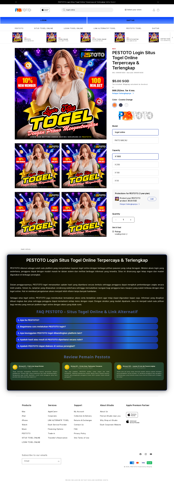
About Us (104, 412)
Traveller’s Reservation (57, 438)
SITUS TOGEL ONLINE (43, 28)
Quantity (116, 214)
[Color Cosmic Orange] (114, 105)
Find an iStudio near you (110, 416)
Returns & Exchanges (83, 420)
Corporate (52, 416)
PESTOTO (19, 28)
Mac (23, 412)
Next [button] (158, 2)
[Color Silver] (126, 105)
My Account (79, 412)
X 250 (117, 164)
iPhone (25, 420)
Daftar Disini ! (111, 2)
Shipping (126, 84)
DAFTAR (130, 20)
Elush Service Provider (57, 425)
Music (24, 429)
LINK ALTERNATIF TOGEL (105, 28)
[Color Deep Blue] (121, 105)
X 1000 (118, 156)
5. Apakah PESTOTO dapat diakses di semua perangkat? (46, 346)
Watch (24, 425)
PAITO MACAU (121, 140)
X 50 (117, 181)
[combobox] (87, 10)
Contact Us (79, 425)
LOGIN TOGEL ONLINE (73, 28)
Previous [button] (16, 2)
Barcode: (130, 73)
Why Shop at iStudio (108, 420)
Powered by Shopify (145, 467)
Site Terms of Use (81, 438)
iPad (23, 416)
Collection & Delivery (83, 416)
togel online (120, 132)
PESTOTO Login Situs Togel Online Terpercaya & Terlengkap (87, 2)
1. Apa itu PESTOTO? (28, 320)
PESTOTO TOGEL (133, 28)
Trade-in (51, 433)
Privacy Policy (80, 433)
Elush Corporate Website (110, 425)
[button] (19, 28)
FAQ (76, 429)
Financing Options (55, 429)
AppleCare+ (53, 412)
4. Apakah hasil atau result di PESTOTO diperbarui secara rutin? (50, 339)
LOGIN (43, 20)
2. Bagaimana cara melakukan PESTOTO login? (42, 326)
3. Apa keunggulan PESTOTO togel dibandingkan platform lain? (50, 333)
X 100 (117, 173)
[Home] (23, 10)
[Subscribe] (58, 461)
